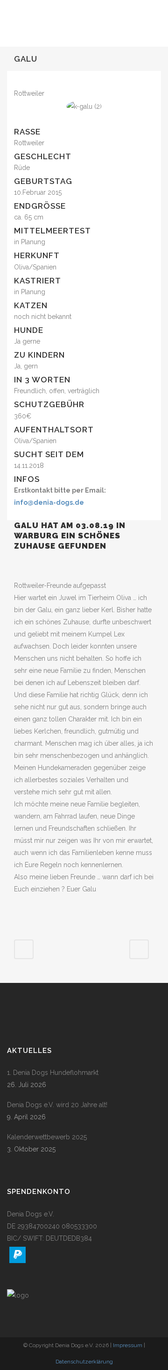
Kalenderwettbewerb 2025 (47, 1137)
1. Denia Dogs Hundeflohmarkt (52, 1072)
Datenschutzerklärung (84, 1361)
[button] (17, 1255)
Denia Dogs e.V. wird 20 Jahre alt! (57, 1105)
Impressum (127, 1345)
